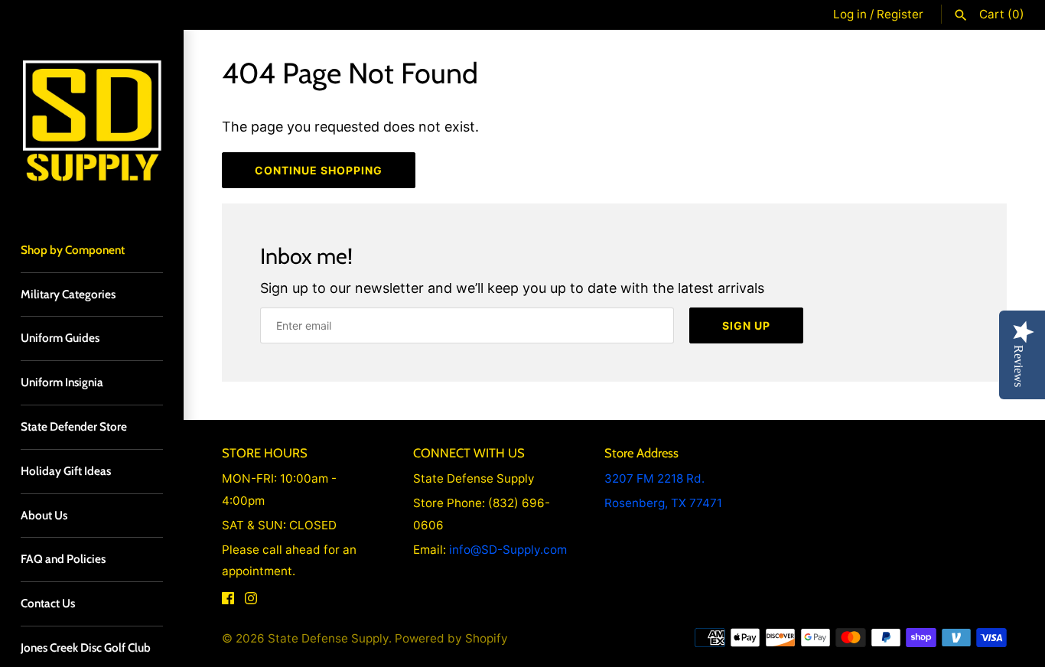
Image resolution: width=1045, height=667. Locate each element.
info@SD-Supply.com (508, 549)
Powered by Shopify (451, 638)
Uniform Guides (60, 337)
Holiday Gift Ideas (66, 471)
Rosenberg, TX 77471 (663, 503)
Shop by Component (73, 249)
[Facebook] (228, 602)
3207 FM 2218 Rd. (654, 478)
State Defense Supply (328, 638)
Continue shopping (319, 170)
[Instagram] (251, 602)
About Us (44, 515)
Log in (850, 14)
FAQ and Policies (63, 558)
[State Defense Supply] (92, 121)
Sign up (746, 325)
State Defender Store (74, 426)
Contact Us (48, 603)
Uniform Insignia (62, 382)
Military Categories (68, 294)
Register (900, 14)
